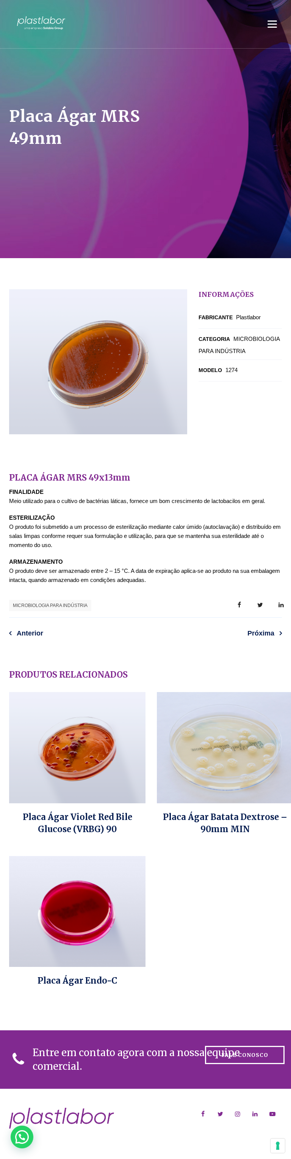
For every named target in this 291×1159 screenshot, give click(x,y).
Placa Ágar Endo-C (77, 980)
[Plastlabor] (41, 23)
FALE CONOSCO (244, 1055)
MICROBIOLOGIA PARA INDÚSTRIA (50, 605)
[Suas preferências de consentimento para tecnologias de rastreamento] (278, 1146)
